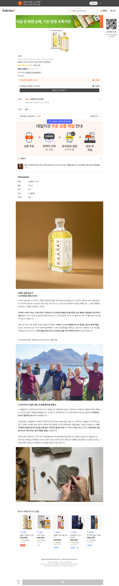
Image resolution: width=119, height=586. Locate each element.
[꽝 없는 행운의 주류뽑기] (59, 21)
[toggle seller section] (100, 99)
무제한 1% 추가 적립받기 (58, 90)
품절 (62, 582)
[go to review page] (100, 158)
